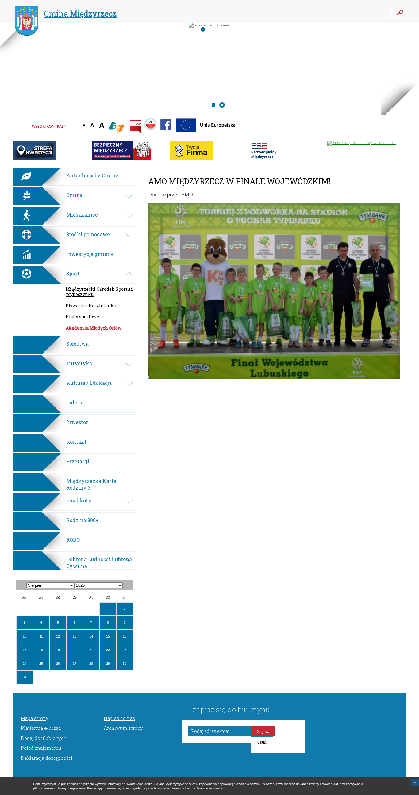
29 (108, 663)
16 (124, 636)
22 (108, 650)
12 (58, 636)
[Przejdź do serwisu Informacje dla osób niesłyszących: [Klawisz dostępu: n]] (116, 127)
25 (41, 663)
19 (58, 650)
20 (74, 650)
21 (91, 650)
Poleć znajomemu (41, 748)
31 (24, 677)
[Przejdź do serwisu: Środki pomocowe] (206, 133)
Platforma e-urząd (41, 728)
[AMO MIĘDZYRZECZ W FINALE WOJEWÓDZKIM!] (274, 376)
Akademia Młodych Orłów (93, 328)
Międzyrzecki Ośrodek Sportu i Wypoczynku (99, 291)
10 (24, 636)
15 (108, 636)
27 (74, 663)
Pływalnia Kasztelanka (91, 306)
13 (74, 636)
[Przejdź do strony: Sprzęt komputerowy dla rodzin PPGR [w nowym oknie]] (361, 143)
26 (58, 663)
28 (91, 663)
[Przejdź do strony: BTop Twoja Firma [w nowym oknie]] (191, 159)
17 (24, 650)
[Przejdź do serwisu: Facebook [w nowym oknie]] (166, 133)
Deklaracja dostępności (46, 758)
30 (124, 663)
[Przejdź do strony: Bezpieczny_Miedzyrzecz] (121, 159)
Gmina (80, 14)
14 (91, 636)
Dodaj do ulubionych (44, 738)
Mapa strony (34, 718)
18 (41, 650)
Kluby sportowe (82, 317)
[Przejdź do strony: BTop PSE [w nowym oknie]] (265, 159)
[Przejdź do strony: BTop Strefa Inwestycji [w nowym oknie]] (34, 159)
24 (24, 663)
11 (41, 636)
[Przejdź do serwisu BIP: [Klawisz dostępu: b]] (135, 127)
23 (124, 650)
